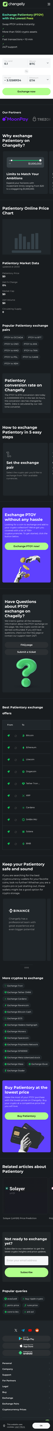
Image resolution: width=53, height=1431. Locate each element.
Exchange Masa (13, 1064)
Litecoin (30, 759)
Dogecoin (31, 771)
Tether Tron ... (33, 783)
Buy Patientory (26, 1116)
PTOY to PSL (11, 357)
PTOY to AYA (30, 344)
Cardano (30, 807)
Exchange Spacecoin (16, 1038)
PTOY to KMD (11, 350)
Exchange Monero (15, 1031)
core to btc (11, 1311)
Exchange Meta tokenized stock (22, 1057)
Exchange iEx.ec (38, 1064)
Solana (29, 831)
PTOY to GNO (11, 344)
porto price (11, 1305)
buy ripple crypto (32, 1298)
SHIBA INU (31, 819)
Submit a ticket (26, 652)
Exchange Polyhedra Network (21, 1044)
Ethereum (31, 747)
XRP (28, 795)
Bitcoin (30, 735)
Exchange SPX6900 (15, 1051)
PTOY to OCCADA (13, 337)
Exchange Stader (14, 1070)
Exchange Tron (13, 985)
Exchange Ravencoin (16, 1005)
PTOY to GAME (30, 357)
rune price (31, 1305)
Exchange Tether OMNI (17, 992)
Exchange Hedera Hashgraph (20, 1025)
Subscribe (26, 1272)
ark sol (29, 1311)
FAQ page (27, 644)
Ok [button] (41, 1425)
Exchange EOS (13, 1018)
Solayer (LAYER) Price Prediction (20, 1218)
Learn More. (20, 1427)
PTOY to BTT (34, 337)
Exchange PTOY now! (26, 546)
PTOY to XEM (11, 363)
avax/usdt (10, 1298)
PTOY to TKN (30, 350)
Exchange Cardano (15, 998)
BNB (28, 843)
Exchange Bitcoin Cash (17, 1012)
